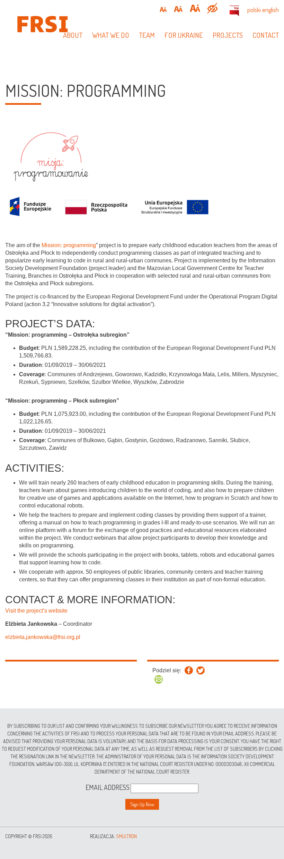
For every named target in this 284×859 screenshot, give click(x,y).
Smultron (126, 836)
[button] (163, 10)
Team (147, 35)
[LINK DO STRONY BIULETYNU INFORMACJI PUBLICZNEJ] (234, 11)
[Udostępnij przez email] (158, 679)
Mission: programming (69, 245)
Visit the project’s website (36, 611)
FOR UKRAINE (184, 35)
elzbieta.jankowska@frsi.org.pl (42, 637)
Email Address (108, 787)
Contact (265, 35)
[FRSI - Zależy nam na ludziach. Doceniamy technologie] (47, 23)
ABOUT (72, 35)
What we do (110, 35)
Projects (228, 35)
